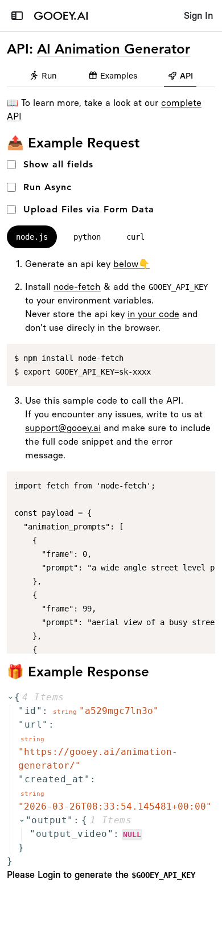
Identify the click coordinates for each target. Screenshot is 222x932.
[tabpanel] (111, 455)
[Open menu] (17, 16)
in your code (153, 314)
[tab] (43, 76)
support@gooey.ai (63, 427)
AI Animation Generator (113, 48)
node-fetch (77, 286)
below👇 (131, 263)
